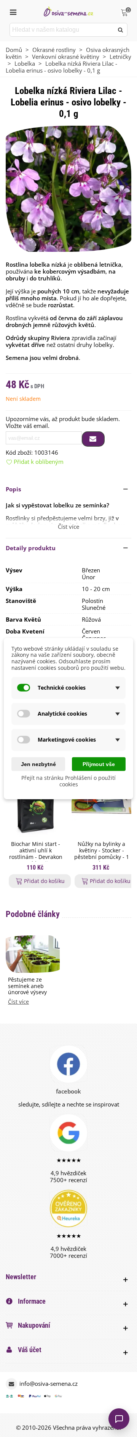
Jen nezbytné (38, 764)
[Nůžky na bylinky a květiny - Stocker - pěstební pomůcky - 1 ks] (101, 803)
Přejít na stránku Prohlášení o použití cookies (68, 781)
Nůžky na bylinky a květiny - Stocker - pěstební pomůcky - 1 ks (101, 854)
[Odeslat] (120, 29)
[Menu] (13, 11)
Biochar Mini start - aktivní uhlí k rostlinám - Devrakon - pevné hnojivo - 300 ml (35, 857)
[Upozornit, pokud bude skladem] (93, 439)
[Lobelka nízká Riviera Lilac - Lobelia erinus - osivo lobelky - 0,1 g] (68, 188)
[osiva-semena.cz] (68, 11)
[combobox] (62, 29)
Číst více (18, 1002)
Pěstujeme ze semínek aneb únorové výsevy (27, 986)
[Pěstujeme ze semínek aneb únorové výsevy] (33, 953)
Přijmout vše (99, 764)
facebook (68, 1091)
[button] (68, 489)
